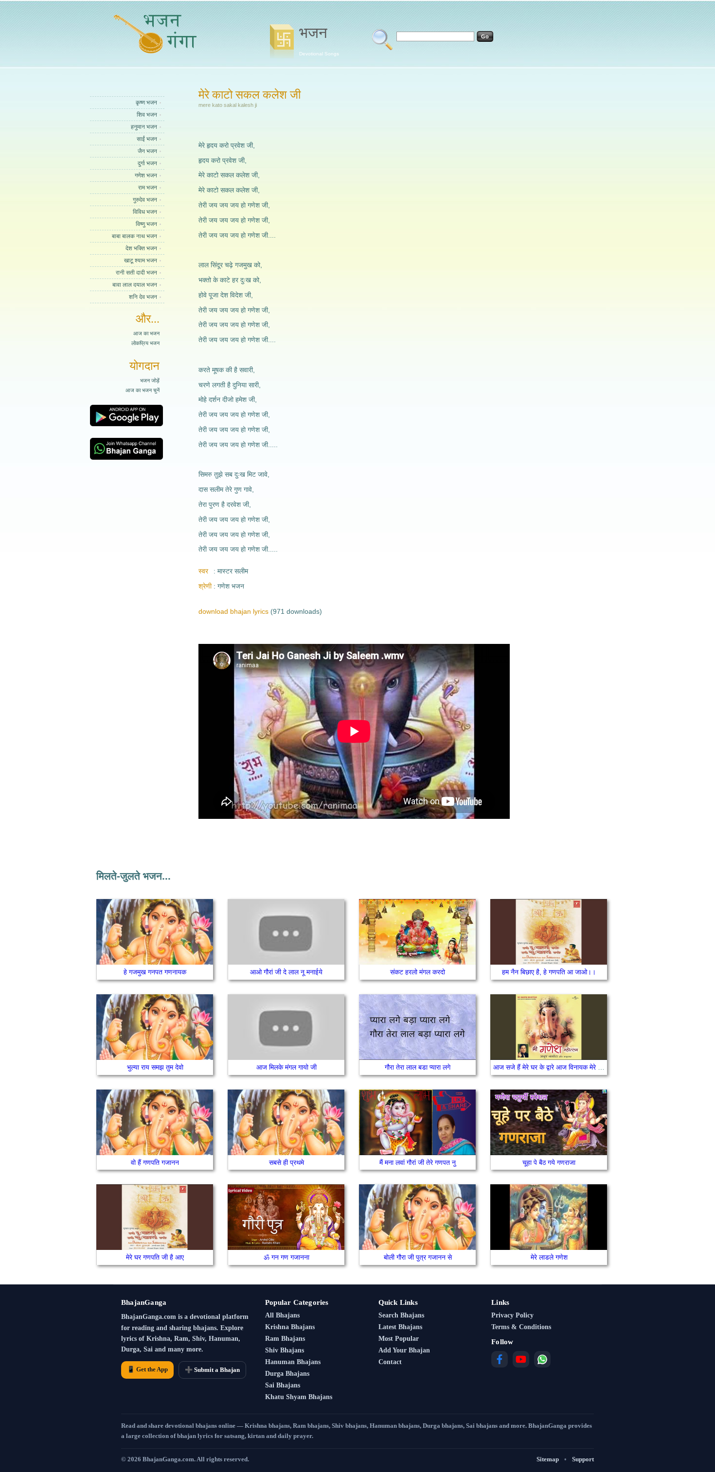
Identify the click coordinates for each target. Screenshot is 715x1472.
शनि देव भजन (143, 297)
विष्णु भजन (146, 224)
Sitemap (547, 1459)
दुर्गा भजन (147, 163)
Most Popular (398, 1338)
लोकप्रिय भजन (145, 343)
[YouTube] (521, 1359)
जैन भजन (147, 151)
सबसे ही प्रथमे (286, 1162)
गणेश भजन (146, 175)
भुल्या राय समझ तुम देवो (155, 1067)
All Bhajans (282, 1315)
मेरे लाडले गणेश (549, 1257)
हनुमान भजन (144, 126)
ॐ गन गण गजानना (286, 1257)
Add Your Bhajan (404, 1350)
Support (583, 1459)
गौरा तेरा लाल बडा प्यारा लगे (417, 1067)
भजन (319, 40)
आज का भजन (146, 333)
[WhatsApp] (542, 1359)
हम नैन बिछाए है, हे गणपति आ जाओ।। (549, 972)
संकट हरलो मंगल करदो (417, 972)
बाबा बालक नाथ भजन (134, 236)
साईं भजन (147, 139)
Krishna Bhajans (290, 1327)
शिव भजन (147, 114)
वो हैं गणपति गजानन (155, 1162)
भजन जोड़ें (150, 380)
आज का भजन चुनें (142, 390)
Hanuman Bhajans (293, 1362)
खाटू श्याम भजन (140, 260)
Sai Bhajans (282, 1385)
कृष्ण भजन (146, 102)
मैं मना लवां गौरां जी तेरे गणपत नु (417, 1162)
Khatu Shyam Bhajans (298, 1397)
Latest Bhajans (400, 1327)
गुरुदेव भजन (145, 199)
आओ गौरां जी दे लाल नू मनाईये (286, 972)
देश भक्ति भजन (141, 248)
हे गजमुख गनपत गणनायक (155, 972)
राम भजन (147, 187)
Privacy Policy (512, 1315)
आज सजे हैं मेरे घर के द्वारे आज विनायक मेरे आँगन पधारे (559, 1067)
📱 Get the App (147, 1369)
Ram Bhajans (285, 1338)
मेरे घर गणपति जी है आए (155, 1257)
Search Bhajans (401, 1315)
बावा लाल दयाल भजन (134, 284)
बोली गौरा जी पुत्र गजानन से (418, 1257)
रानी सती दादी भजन (136, 272)
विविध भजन (145, 211)
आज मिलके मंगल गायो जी (286, 1067)
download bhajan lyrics (233, 611)
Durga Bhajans (287, 1373)
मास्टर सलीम (232, 571)
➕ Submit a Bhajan (212, 1369)
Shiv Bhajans (284, 1350)
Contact (390, 1362)
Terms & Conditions (521, 1327)
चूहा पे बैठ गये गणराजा (548, 1162)
